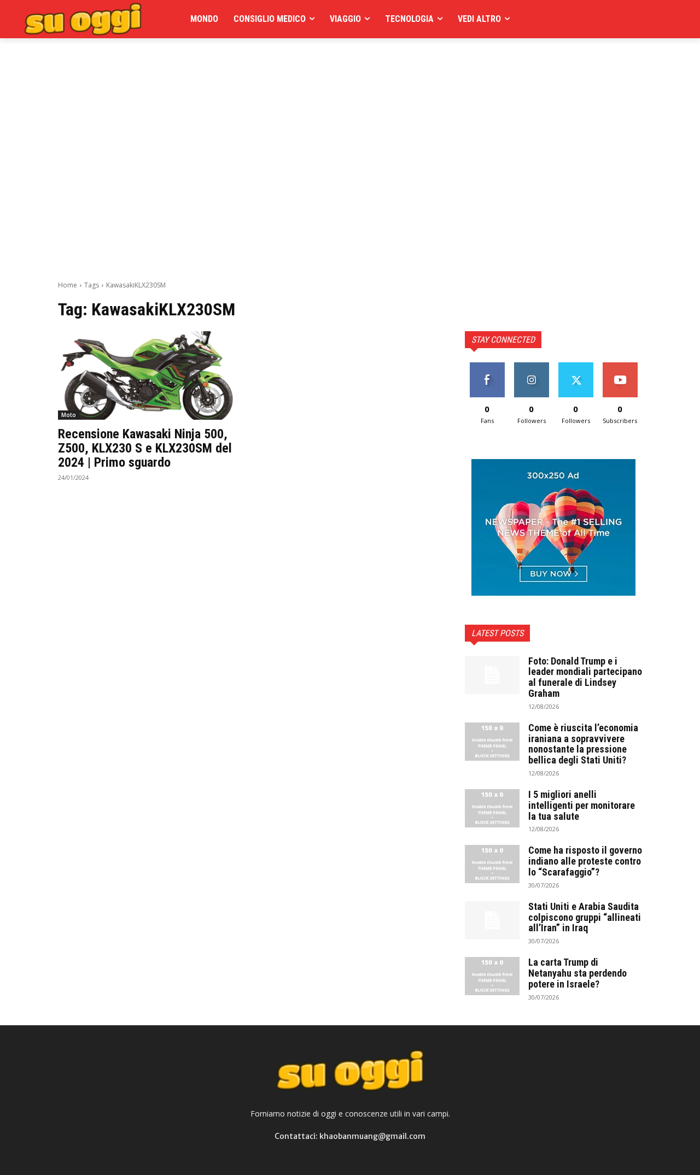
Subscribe (620, 366)
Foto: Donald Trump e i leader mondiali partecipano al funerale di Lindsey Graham (585, 677)
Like (487, 366)
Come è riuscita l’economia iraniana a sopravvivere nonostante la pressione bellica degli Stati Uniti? (583, 744)
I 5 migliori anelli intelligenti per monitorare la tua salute (581, 805)
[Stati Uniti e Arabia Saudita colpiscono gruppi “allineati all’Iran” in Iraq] (492, 920)
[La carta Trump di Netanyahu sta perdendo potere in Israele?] (492, 976)
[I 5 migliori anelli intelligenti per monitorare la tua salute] (492, 808)
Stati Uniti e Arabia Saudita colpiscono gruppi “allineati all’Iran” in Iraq (584, 917)
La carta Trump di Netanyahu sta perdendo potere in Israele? (577, 973)
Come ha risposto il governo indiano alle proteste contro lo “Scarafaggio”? (585, 861)
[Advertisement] (257, 62)
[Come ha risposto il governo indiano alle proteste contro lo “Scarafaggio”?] (492, 864)
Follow (531, 366)
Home (67, 285)
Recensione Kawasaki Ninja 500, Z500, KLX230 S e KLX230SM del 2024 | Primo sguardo (145, 448)
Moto (68, 415)
